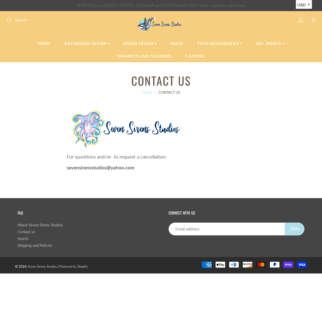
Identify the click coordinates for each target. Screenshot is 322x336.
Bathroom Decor (86, 43)
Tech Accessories (218, 43)
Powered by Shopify (73, 266)
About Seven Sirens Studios (40, 225)
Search (23, 238)
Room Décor (139, 43)
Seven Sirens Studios (42, 266)
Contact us (26, 232)
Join (294, 229)
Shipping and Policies (35, 245)
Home (44, 43)
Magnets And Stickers (144, 55)
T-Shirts (195, 55)
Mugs (176, 43)
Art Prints (269, 43)
